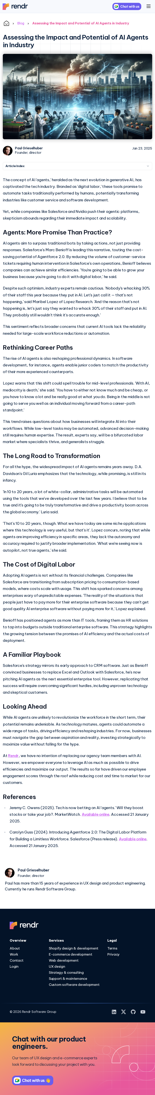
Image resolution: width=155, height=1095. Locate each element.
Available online (95, 814)
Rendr (13, 755)
